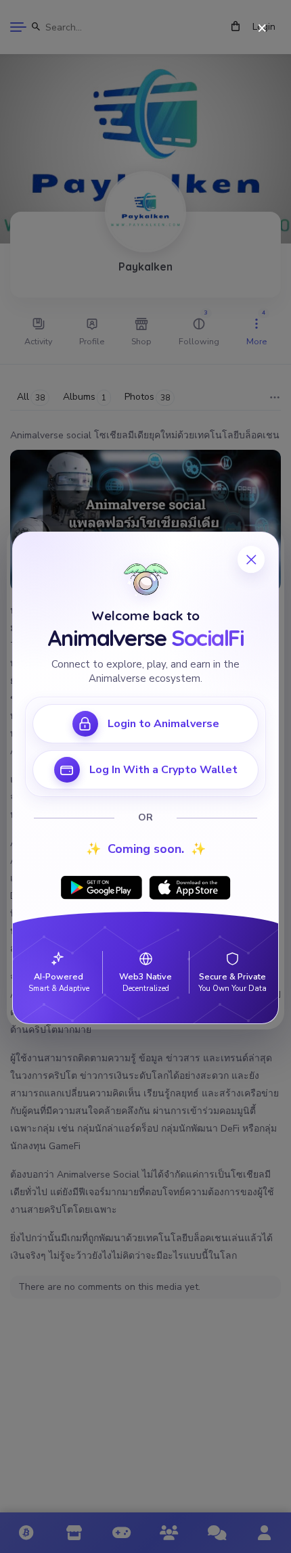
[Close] (262, 28)
